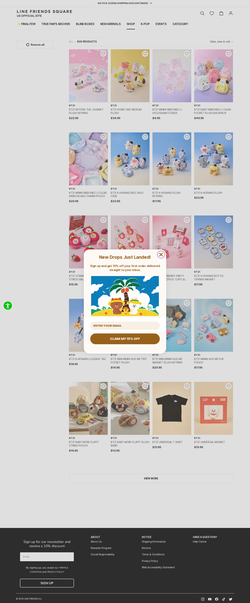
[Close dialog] (161, 254)
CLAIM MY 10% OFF (125, 338)
